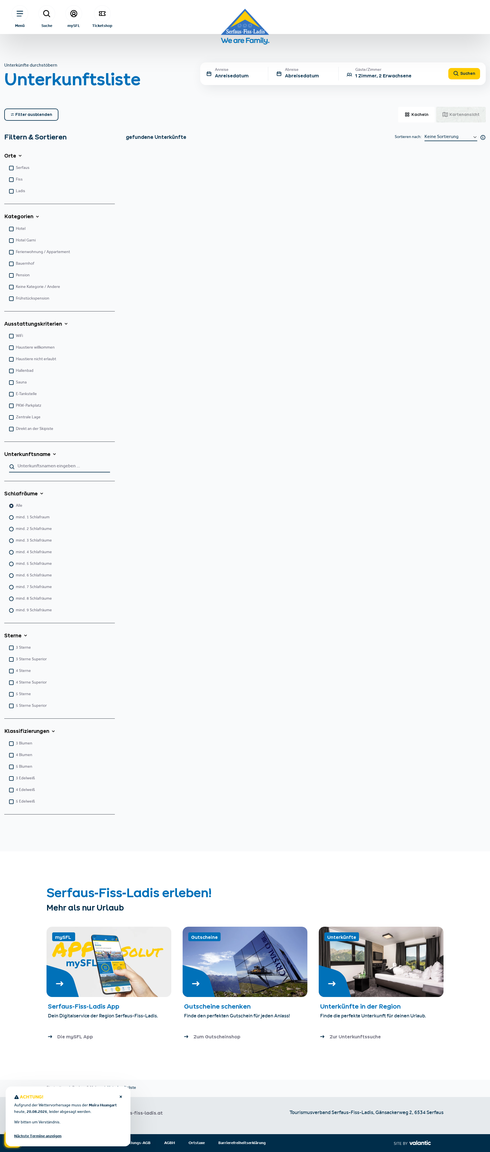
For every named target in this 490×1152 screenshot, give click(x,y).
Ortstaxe (197, 1143)
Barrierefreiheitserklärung (242, 1143)
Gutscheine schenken (217, 1006)
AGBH (169, 1143)
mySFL (73, 25)
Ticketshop (102, 25)
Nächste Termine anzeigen (38, 1136)
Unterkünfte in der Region (361, 1006)
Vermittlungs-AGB (134, 1143)
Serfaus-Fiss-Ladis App (83, 1006)
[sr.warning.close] (120, 1098)
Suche (46, 25)
